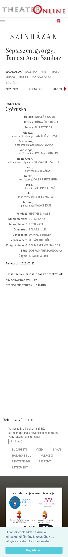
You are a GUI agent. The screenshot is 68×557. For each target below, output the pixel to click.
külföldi (47, 455)
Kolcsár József (45, 117)
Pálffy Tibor (43, 127)
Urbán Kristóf (39, 240)
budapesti (19, 449)
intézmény (20, 467)
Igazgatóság (41, 77)
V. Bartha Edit (39, 256)
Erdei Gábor (43, 171)
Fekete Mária (43, 197)
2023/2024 (59, 89)
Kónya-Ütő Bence (46, 122)
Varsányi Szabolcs (47, 162)
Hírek (44, 72)
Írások (56, 72)
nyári (57, 449)
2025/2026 (12, 89)
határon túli (22, 455)
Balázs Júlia (37, 229)
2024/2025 (35, 89)
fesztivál (46, 461)
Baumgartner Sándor (44, 245)
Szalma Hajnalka (46, 153)
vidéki (40, 449)
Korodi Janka (43, 144)
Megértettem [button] (34, 550)
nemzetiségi (21, 461)
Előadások (13, 72)
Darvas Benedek (40, 235)
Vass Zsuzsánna (46, 179)
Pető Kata (36, 224)
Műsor (10, 77)
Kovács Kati (42, 205)
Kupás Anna (37, 219)
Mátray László (44, 188)
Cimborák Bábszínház (21, 280)
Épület (24, 77)
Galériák (31, 72)
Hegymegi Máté (39, 213)
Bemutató (12, 263)
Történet (12, 83)
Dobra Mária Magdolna (45, 250)
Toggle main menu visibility (2, 21)
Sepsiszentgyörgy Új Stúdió (26, 285)
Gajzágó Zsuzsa (45, 136)
